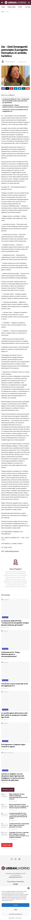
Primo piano (12, 7)
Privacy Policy (18, 917)
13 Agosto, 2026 (5, 658)
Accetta (15, 905)
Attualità (7, 11)
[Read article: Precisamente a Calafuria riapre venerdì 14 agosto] (15, 732)
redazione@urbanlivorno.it (15, 877)
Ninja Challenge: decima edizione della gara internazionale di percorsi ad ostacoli (18, 796)
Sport (20, 7)
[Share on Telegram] (19, 88)
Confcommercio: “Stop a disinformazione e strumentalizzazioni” (10, 654)
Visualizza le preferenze (15, 914)
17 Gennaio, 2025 (22, 61)
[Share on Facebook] (3, 88)
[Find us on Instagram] (15, 859)
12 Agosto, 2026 (5, 688)
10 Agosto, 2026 (5, 719)
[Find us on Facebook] (11, 859)
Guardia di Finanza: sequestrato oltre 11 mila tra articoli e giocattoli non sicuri (19, 825)
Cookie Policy (12, 917)
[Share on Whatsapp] (24, 88)
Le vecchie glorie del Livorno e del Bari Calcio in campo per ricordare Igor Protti (14, 715)
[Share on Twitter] (7, 88)
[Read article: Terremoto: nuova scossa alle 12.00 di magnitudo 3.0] (15, 671)
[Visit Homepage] (15, 2)
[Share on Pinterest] (11, 88)
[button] (28, 888)
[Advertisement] (15, 28)
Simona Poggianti (10, 61)
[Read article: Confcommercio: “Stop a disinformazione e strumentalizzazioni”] (15, 640)
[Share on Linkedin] (15, 88)
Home (3, 7)
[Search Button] (29, 2)
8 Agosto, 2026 (5, 782)
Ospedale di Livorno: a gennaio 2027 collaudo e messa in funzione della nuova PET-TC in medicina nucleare (19, 835)
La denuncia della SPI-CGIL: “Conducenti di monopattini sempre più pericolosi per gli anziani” (15, 100)
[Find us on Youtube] (19, 859)
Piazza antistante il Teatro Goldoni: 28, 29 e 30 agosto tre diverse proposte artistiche (19, 806)
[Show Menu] (2, 2)
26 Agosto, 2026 (5, 627)
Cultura (27, 7)
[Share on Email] (28, 88)
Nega (15, 909)
